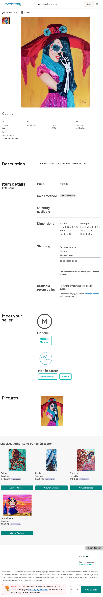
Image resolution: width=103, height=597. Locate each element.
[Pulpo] (17, 460)
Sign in (89, 4)
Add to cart (91, 589)
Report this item (94, 548)
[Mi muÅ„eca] (17, 505)
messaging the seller (38, 589)
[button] (59, 4)
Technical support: (86, 563)
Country (63, 251)
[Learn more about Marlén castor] (45, 358)
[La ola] (51, 460)
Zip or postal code (68, 260)
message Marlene (92, 293)
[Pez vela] (86, 460)
